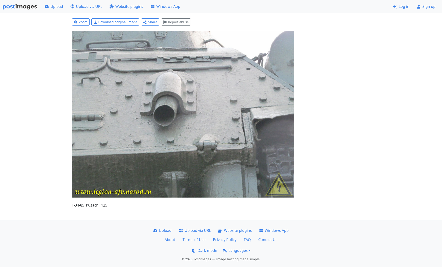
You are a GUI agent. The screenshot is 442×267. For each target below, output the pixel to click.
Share (152, 22)
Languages (238, 250)
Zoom (83, 22)
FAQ (247, 239)
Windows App (168, 6)
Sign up (429, 6)
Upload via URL (89, 6)
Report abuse (178, 22)
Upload (56, 6)
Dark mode (207, 250)
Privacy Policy (224, 239)
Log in (404, 6)
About (170, 239)
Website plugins (129, 6)
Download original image (117, 22)
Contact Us (267, 239)
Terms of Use (194, 239)
